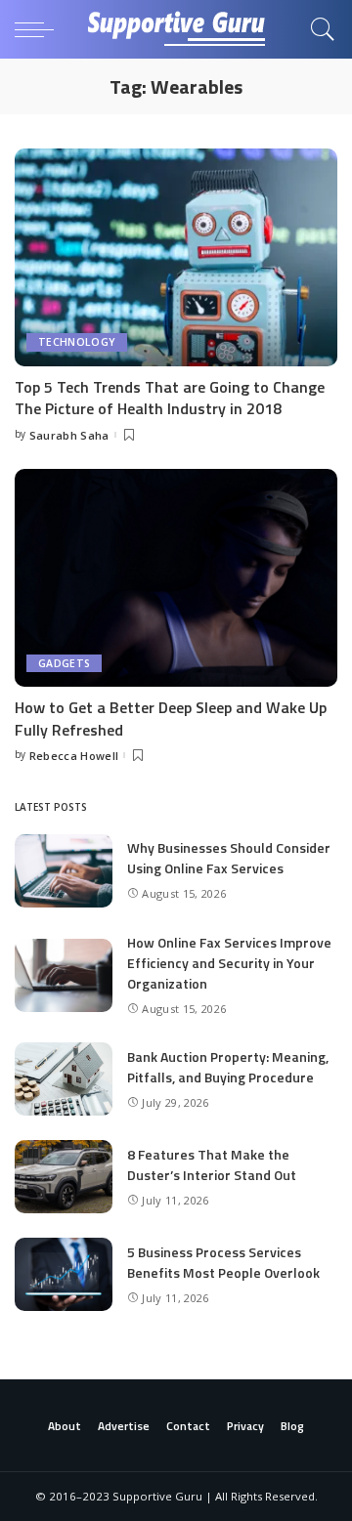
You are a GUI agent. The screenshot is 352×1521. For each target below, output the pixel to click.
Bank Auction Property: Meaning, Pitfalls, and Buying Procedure (228, 1066)
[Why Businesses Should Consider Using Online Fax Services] (63, 871)
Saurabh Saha (69, 435)
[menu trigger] (39, 29)
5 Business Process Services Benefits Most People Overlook (223, 1262)
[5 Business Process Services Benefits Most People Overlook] (63, 1274)
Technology (76, 342)
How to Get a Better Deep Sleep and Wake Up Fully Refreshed (171, 718)
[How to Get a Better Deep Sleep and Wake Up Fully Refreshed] (176, 578)
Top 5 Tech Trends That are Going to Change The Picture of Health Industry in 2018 (170, 397)
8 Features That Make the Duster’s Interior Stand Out (211, 1164)
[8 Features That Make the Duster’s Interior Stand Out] (63, 1176)
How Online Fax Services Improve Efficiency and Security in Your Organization (229, 962)
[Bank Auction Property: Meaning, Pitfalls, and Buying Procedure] (63, 1079)
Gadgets (64, 663)
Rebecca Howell (74, 755)
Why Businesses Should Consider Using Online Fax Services (228, 857)
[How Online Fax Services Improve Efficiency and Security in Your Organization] (63, 975)
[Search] (317, 29)
